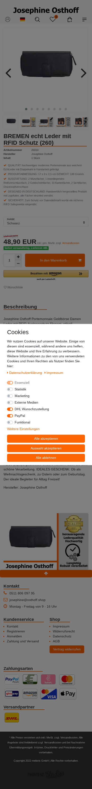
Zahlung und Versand (23, 641)
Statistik (20, 389)
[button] (46, 275)
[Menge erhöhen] (18, 257)
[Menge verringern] (18, 263)
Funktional (22, 422)
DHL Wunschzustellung (32, 409)
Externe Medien (26, 402)
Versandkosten (70, 243)
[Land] (22, 19)
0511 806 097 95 (22, 593)
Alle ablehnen (46, 458)
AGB (56, 641)
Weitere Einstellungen (23, 429)
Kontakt (12, 626)
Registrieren (16, 631)
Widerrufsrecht (64, 631)
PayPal (20, 416)
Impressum (61, 626)
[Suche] (37, 19)
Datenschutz (62, 636)
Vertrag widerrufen (67, 649)
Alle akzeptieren (46, 438)
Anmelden (14, 636)
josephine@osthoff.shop (27, 600)
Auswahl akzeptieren (46, 448)
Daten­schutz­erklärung (26, 373)
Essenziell (22, 382)
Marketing (22, 396)
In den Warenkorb (53, 260)
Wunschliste (15, 287)
